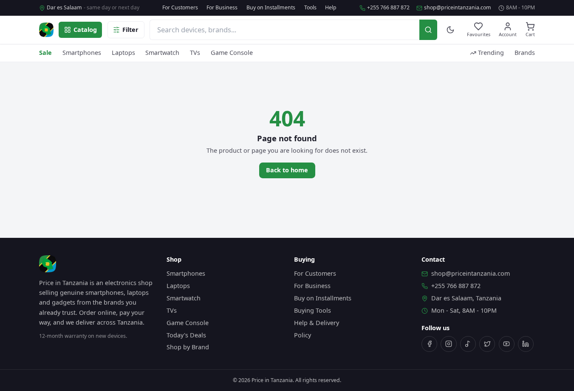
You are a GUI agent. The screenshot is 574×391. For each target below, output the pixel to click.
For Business (222, 7)
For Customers (180, 7)
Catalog (85, 30)
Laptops (123, 53)
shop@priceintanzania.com (457, 7)
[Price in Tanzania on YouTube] (507, 344)
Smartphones (81, 53)
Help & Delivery (316, 323)
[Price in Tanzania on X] (487, 344)
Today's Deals (186, 335)
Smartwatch (162, 53)
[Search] (428, 30)
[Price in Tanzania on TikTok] (468, 344)
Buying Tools (312, 310)
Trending (491, 53)
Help (330, 7)
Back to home (287, 170)
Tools (310, 7)
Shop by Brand (188, 347)
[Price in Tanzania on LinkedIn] (526, 344)
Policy (302, 335)
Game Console (232, 53)
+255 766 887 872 (388, 7)
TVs (195, 53)
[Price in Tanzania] (46, 30)
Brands (525, 53)
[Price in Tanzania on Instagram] (448, 344)
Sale (45, 53)
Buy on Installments (270, 7)
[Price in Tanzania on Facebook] (429, 344)
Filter (130, 30)
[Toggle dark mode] (450, 30)
